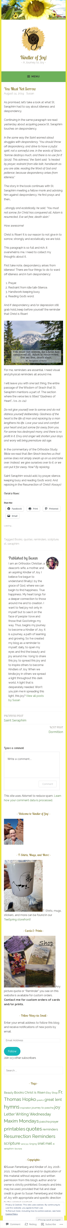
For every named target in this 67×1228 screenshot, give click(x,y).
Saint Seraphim (15, 718)
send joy (25, 1144)
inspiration (25, 1107)
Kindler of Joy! (33, 57)
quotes (28, 539)
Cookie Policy (11, 1214)
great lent (53, 1099)
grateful (40, 1100)
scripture (53, 539)
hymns (11, 1107)
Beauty (8, 1092)
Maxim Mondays (21, 1121)
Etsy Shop (52, 1092)
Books (18, 539)
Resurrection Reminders (29, 1136)
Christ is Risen (35, 1092)
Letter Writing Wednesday (27, 1114)
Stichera (18, 1149)
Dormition (56, 730)
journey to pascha (43, 1107)
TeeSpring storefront (17, 919)
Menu (35, 76)
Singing (33, 1144)
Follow (12, 1051)
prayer (54, 1121)
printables (14, 1129)
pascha (45, 1121)
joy (57, 1107)
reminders (40, 539)
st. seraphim (11, 543)
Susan (30, 93)
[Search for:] (33, 1070)
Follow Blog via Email (33, 1015)
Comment (47, 783)
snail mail (44, 1143)
